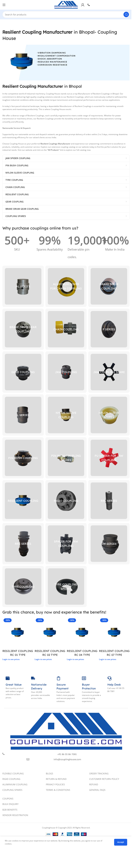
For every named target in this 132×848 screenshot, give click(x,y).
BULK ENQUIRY (10, 804)
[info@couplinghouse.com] (28, 759)
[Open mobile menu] (4, 5)
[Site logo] (66, 4)
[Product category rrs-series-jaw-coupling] (23, 543)
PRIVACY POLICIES (55, 784)
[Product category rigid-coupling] (66, 500)
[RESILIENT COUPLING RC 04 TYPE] (82, 632)
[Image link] (66, 730)
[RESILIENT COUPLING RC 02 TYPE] (50, 632)
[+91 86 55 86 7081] (3, 754)
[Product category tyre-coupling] (23, 586)
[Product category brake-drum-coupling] (109, 286)
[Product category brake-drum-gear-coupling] (23, 329)
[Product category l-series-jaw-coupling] (23, 415)
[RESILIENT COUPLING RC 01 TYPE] (17, 632)
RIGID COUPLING (11, 778)
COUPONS (7, 798)
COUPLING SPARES (12, 789)
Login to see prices (11, 659)
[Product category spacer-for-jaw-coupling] (66, 543)
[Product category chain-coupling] (66, 329)
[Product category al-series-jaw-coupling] (23, 286)
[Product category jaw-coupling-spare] (109, 372)
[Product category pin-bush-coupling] (23, 458)
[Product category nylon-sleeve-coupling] (66, 415)
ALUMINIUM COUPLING (14, 784)
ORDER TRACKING (98, 773)
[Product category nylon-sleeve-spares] (109, 415)
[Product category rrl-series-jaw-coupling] (109, 500)
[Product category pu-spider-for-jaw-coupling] (109, 458)
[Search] (126, 14)
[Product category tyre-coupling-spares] (66, 586)
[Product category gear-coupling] (23, 372)
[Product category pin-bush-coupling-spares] (66, 458)
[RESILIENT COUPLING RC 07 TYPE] (114, 632)
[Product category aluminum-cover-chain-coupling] (66, 286)
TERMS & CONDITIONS (58, 789)
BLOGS (49, 773)
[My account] (83, 5)
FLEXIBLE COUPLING (13, 773)
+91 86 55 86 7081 (67, 754)
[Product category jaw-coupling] (66, 372)
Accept (120, 842)
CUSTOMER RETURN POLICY (104, 778)
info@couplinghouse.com (67, 759)
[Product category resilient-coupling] (23, 500)
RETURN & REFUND (56, 778)
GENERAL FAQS (97, 789)
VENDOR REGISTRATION (15, 815)
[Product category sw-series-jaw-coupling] (109, 543)
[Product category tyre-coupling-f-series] (109, 329)
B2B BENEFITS (9, 809)
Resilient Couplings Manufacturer (55, 143)
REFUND (93, 784)
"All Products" (53, 150)
